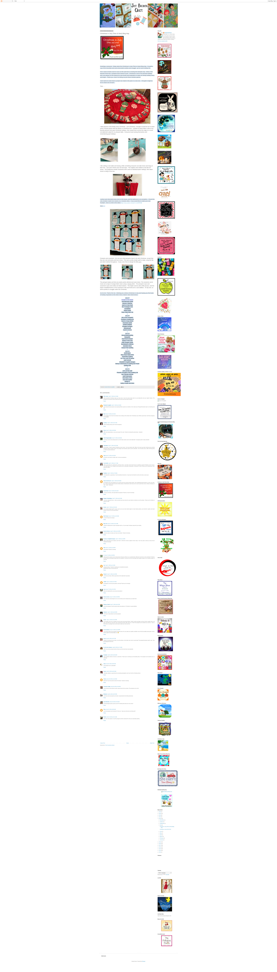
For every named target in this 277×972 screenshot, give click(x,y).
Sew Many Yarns (127, 378)
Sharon (105, 678)
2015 (160, 848)
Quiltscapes (127, 353)
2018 (160, 843)
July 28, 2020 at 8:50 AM (111, 663)
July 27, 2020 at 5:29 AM (111, 430)
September (162, 823)
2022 (160, 815)
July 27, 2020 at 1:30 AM (113, 396)
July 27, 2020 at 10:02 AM (112, 507)
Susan (105, 619)
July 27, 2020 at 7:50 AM (112, 473)
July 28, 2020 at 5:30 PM (116, 686)
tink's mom (106, 396)
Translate (167, 874)
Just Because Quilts (127, 301)
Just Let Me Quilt (127, 371)
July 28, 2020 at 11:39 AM (112, 678)
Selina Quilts (127, 310)
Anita (105, 663)
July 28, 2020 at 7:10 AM (117, 647)
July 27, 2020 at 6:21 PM (115, 604)
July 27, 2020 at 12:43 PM (115, 531)
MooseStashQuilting (127, 335)
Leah (105, 589)
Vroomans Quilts (127, 323)
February (162, 838)
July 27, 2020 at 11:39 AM (114, 516)
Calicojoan (106, 445)
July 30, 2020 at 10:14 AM (112, 716)
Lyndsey (105, 422)
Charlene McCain (168, 32)
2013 (160, 852)
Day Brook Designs (127, 339)
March (161, 836)
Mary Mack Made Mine (127, 355)
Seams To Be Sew (127, 340)
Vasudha (105, 654)
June (161, 831)
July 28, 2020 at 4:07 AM (111, 638)
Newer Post (102, 743)
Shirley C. (127, 381)
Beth (104, 413)
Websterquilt (127, 328)
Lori (104, 565)
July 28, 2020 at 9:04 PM (112, 694)
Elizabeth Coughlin (107, 405)
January (161, 839)
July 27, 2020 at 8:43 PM (112, 612)
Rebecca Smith (107, 604)
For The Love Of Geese (127, 358)
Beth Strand (106, 516)
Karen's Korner (127, 330)
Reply (105, 401)
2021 (160, 816)
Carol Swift (106, 463)
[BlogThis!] (119, 387)
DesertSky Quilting (127, 356)
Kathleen (105, 473)
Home (127, 743)
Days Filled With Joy (127, 312)
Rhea (105, 709)
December (162, 820)
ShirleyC (105, 612)
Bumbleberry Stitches (127, 344)
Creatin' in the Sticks (127, 300)
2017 (160, 845)
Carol (105, 638)
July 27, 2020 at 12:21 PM (113, 523)
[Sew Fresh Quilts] (166, 806)
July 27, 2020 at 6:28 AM (117, 437)
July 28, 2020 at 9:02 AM (111, 671)
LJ (104, 555)
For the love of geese (108, 647)
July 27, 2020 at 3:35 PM (110, 555)
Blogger (143, 961)
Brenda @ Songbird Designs (109, 538)
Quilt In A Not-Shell (127, 305)
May (161, 833)
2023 (160, 813)
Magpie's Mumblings (108, 498)
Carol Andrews (107, 629)
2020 (160, 818)
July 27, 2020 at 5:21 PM (111, 589)
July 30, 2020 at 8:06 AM (111, 709)
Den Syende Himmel (127, 374)
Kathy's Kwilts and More (127, 383)
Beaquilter (127, 337)
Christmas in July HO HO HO (165, 829)
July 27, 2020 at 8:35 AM (116, 480)
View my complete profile (162, 41)
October (161, 821)
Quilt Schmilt (127, 360)
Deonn (105, 507)
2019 (160, 841)
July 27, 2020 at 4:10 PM (110, 565)
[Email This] (117, 387)
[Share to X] (120, 387)
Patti (104, 547)
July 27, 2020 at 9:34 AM (117, 498)
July (161, 825)
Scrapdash (127, 308)
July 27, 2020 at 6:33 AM (113, 445)
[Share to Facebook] (121, 387)
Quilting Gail (127, 365)
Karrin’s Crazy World (127, 321)
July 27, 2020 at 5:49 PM (115, 596)
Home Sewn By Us (107, 480)
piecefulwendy (106, 701)
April (161, 834)
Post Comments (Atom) (109, 745)
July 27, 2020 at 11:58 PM (115, 629)
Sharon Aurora (107, 596)
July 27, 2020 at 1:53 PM (120, 538)
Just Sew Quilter (127, 379)
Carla (105, 430)
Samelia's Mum (127, 346)
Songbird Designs (127, 326)
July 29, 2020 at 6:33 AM (114, 701)
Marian (105, 716)
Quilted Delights (127, 324)
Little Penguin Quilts (127, 342)
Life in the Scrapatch (127, 317)
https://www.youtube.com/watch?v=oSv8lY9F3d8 (131, 202)
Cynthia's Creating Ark (127, 319)
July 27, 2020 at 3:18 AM (116, 405)
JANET (105, 581)
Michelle (105, 694)
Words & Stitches (127, 303)
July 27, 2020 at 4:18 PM (112, 574)
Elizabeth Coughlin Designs (127, 362)
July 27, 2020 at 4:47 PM (111, 581)
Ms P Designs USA (127, 307)
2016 (160, 847)
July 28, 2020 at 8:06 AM (112, 654)
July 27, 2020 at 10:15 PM (112, 619)
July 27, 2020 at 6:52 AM (111, 455)
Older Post (152, 743)
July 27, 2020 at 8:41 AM (113, 490)
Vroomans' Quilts (107, 686)
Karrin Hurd (106, 490)
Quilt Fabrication (127, 376)
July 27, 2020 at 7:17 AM (113, 463)
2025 (160, 811)
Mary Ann (105, 523)
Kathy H (105, 574)
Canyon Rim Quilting (127, 347)
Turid (105, 455)
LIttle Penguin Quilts (108, 437)
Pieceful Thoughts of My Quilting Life (127, 372)
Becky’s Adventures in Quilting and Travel (127, 363)
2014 (160, 850)
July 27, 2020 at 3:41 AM (110, 413)
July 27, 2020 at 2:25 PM (110, 547)
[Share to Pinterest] (123, 387)
